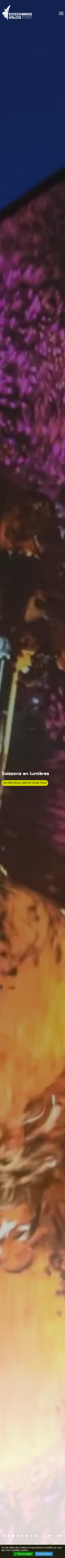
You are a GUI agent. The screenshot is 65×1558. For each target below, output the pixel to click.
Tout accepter (24, 1554)
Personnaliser (43, 1554)
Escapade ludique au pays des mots (27, 785)
